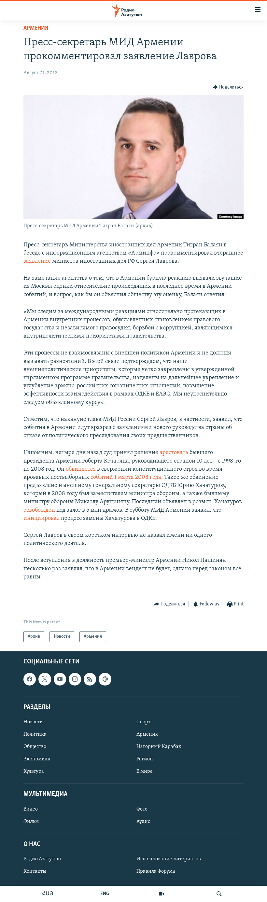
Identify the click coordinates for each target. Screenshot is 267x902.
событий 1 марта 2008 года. (127, 477)
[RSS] (90, 679)
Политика (35, 734)
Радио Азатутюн (42, 859)
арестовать (175, 453)
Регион (144, 759)
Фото (142, 809)
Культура (33, 771)
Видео (30, 809)
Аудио (143, 821)
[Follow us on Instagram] (75, 679)
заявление (37, 261)
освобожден (39, 510)
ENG (104, 893)
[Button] (228, 87)
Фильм (31, 821)
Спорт (143, 722)
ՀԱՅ (47, 893)
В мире (144, 771)
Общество (34, 747)
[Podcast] (105, 679)
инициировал (42, 518)
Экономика (36, 759)
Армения (35, 28)
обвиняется (81, 469)
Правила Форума (155, 871)
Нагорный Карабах (158, 747)
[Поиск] (219, 894)
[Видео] (161, 894)
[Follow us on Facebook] (29, 679)
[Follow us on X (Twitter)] (44, 679)
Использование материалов (168, 859)
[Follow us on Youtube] (60, 679)
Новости (33, 722)
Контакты (34, 871)
